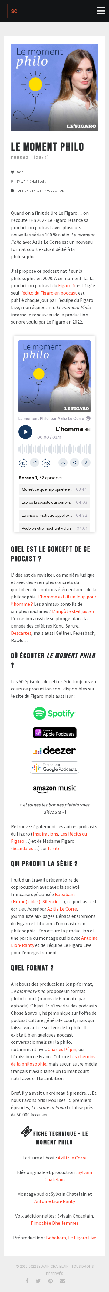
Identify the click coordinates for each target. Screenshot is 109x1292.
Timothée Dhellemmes (54, 1223)
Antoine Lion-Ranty (54, 1201)
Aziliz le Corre (72, 1158)
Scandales (23, 848)
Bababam (65, 894)
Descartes (21, 633)
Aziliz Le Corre (62, 909)
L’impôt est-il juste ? (73, 611)
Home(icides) (26, 901)
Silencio (50, 901)
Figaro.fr (67, 285)
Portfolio (99, 10)
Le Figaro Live (82, 1237)
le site (54, 848)
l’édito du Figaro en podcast (48, 293)
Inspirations (45, 834)
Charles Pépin (62, 1049)
